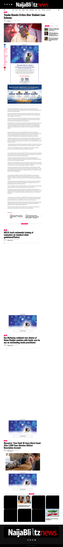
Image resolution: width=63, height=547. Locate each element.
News (13, 10)
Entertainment (31, 10)
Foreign (27, 10)
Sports (39, 10)
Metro (20, 10)
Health (36, 10)
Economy (23, 10)
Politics (16, 10)
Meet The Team (48, 10)
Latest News (43, 10)
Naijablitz (9, 21)
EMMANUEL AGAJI (10, 240)
